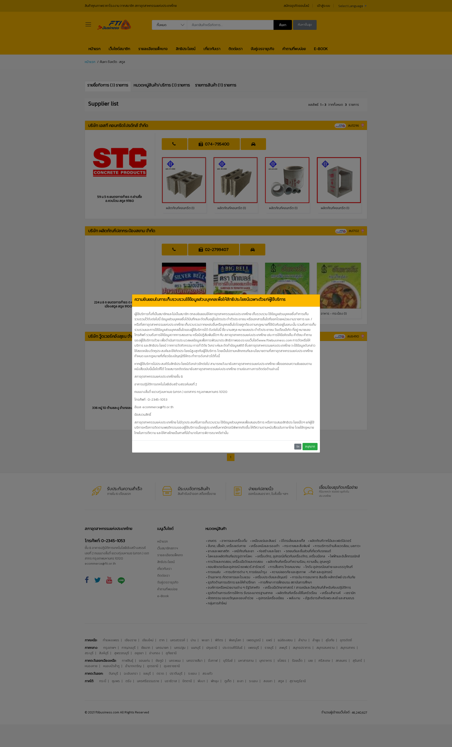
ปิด (297, 446)
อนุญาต (310, 446)
